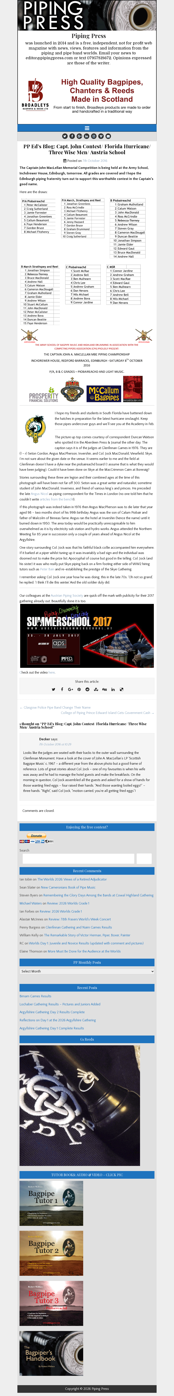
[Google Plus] (79, 136)
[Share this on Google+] (70, 690)
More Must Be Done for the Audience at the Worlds (84, 951)
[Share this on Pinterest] (79, 690)
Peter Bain (47, 569)
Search (24, 850)
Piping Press (89, 36)
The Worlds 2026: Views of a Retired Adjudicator (72, 879)
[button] (87, 95)
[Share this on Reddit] (87, 690)
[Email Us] (108, 136)
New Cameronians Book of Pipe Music (68, 887)
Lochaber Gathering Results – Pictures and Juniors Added (60, 1004)
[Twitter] (65, 136)
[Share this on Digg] (104, 690)
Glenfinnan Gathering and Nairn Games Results (79, 927)
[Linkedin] (86, 136)
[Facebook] (72, 136)
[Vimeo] (101, 136)
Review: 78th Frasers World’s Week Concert (80, 919)
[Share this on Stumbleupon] (96, 690)
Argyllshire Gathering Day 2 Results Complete (52, 1012)
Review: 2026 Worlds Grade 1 (68, 903)
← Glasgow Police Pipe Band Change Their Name (55, 707)
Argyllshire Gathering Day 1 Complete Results (52, 1028)
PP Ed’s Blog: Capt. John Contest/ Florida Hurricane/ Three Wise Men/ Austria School (87, 149)
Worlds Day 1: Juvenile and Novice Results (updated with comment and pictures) (86, 943)
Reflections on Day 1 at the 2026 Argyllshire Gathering (58, 1020)
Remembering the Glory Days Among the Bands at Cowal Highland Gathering (98, 895)
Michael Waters (31, 903)
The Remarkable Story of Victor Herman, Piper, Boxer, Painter (87, 935)
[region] (87, 95)
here (52, 672)
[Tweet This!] (53, 690)
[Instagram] (94, 136)
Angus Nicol (39, 494)
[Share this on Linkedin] (112, 690)
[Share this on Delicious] (121, 690)
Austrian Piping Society (67, 596)
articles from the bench (56, 499)
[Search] (144, 858)
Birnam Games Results (35, 996)
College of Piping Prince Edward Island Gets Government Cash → (107, 713)
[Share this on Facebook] (62, 690)
